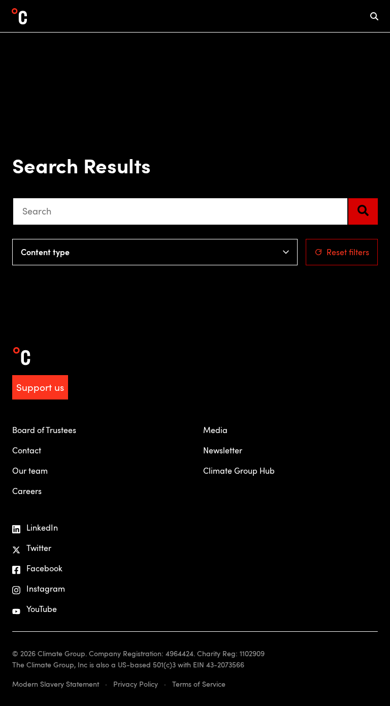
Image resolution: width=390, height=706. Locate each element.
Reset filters (348, 252)
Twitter (38, 548)
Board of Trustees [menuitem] (44, 430)
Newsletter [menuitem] (222, 450)
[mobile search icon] (374, 16)
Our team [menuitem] (30, 470)
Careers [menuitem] (27, 491)
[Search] (363, 211)
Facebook (44, 568)
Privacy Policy (135, 684)
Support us (40, 387)
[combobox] (180, 211)
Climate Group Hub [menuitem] (239, 470)
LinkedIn (42, 527)
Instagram (45, 588)
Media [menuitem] (215, 430)
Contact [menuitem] (26, 450)
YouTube (41, 609)
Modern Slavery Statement (55, 684)
